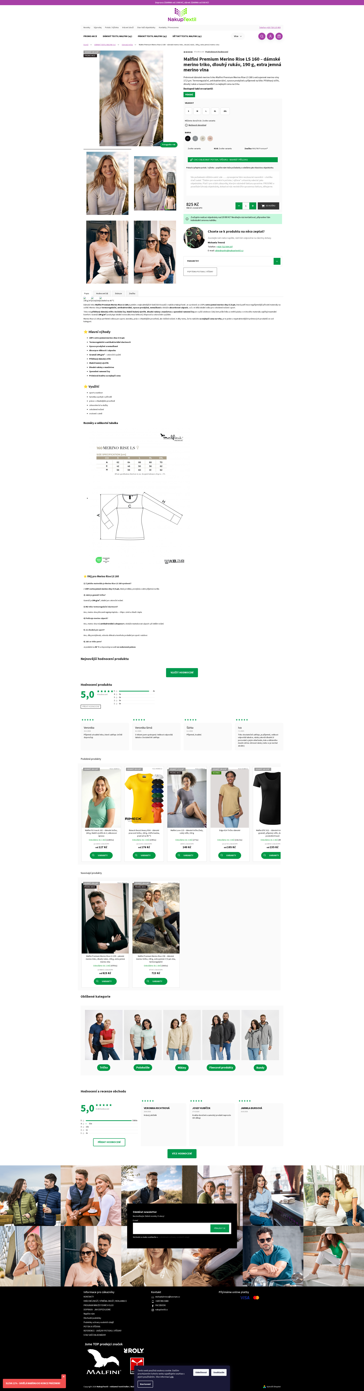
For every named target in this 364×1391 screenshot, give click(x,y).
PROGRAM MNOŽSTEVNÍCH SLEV (99, 1305)
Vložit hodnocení (182, 672)
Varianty (103, 855)
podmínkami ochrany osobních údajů (173, 1237)
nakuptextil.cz (161, 1309)
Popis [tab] (86, 293)
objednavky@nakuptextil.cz (229, 250)
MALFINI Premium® (260, 148)
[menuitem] (90, 36)
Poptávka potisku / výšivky (200, 271)
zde (171, 1376)
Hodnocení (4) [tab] (102, 293)
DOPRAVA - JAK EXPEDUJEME (97, 1309)
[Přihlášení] (270, 36)
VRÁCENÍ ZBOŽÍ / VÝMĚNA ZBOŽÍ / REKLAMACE (105, 1301)
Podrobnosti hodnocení (216, 52)
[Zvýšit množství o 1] (252, 205)
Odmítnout (201, 1372)
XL (215, 111)
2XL (225, 111)
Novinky (87, 27)
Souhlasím (218, 1372)
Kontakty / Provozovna (168, 27)
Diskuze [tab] (118, 293)
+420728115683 (161, 1301)
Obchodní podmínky (92, 1318)
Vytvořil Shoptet (274, 1386)
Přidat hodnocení (90, 706)
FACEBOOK (160, 1305)
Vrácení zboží (128, 27)
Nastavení (145, 1384)
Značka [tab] (132, 293)
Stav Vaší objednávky (146, 27)
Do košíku (270, 205)
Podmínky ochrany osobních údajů (99, 1322)
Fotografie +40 (168, 144)
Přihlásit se (219, 1228)
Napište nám (89, 1313)
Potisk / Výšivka (112, 27)
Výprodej (98, 27)
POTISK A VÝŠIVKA (92, 1326)
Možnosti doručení (197, 125)
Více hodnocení (182, 1153)
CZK (251, 36)
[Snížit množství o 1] (239, 205)
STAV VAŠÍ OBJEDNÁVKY (95, 1335)
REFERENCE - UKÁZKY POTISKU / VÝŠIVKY (102, 1330)
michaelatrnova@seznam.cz (167, 1296)
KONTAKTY (89, 1296)
